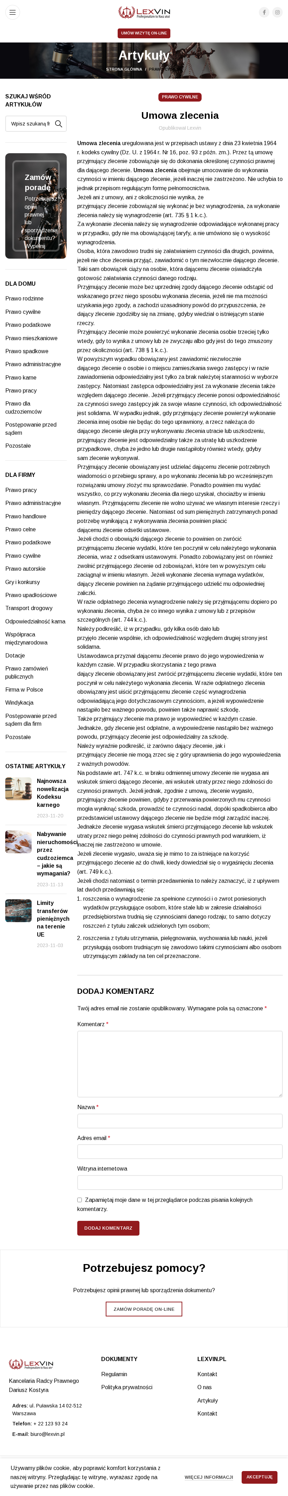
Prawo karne (21, 378)
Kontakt (207, 1374)
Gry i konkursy (22, 582)
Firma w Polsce (24, 690)
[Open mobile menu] (13, 12)
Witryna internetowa (102, 1169)
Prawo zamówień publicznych (26, 672)
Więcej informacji (209, 1477)
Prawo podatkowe (28, 325)
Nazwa (88, 1107)
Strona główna (124, 69)
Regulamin (114, 1374)
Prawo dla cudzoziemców (23, 407)
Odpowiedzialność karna (35, 621)
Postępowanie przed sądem (31, 428)
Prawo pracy (21, 391)
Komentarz (93, 1024)
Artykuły (207, 1401)
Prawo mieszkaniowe (31, 338)
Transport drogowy (28, 608)
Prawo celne (20, 529)
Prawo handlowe (25, 516)
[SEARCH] (59, 124)
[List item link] (48, 1423)
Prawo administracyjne (33, 364)
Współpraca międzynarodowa (26, 638)
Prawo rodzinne (24, 299)
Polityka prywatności (126, 1387)
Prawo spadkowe (26, 351)
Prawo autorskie (25, 569)
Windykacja (19, 703)
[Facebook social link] (264, 12)
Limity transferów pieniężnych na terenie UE (53, 919)
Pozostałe (18, 446)
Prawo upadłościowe (31, 595)
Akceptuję (260, 1477)
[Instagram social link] (277, 12)
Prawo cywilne (165, 69)
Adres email (93, 1138)
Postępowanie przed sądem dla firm (31, 720)
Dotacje (15, 656)
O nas (204, 1387)
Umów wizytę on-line (144, 33)
